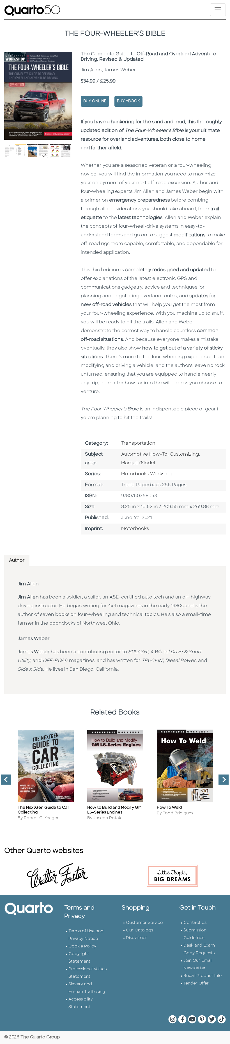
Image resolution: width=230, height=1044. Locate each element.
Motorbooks (135, 529)
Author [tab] (17, 560)
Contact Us (194, 923)
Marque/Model (138, 463)
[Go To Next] (221, 782)
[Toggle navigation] (218, 9)
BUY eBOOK (128, 101)
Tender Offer (196, 983)
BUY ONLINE (95, 101)
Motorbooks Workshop (147, 474)
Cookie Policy (82, 946)
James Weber (34, 639)
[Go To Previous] (4, 782)
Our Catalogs (139, 930)
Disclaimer (136, 938)
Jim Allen (28, 584)
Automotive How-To (144, 454)
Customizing (184, 454)
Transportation (138, 443)
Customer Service (144, 923)
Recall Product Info (202, 976)
